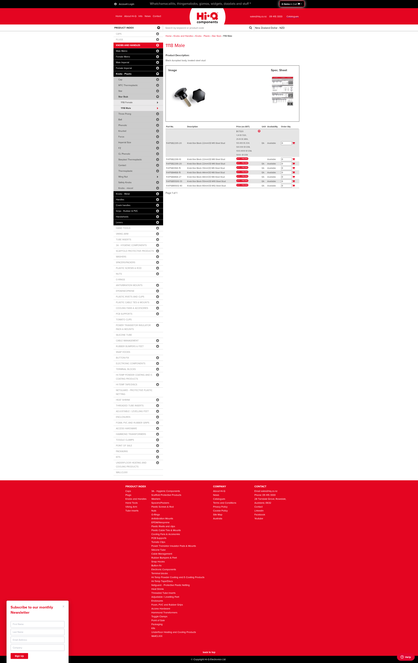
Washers (155, 498)
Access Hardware (160, 608)
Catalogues (219, 498)
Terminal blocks (159, 573)
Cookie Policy (220, 510)
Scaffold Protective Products (166, 495)
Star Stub (216, 36)
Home (119, 16)
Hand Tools (131, 502)
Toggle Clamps (159, 616)
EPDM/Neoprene (160, 522)
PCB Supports (158, 538)
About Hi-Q (130, 16)
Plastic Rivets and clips (163, 526)
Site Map (217, 514)
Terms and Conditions (224, 502)
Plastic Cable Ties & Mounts (166, 530)
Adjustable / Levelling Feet (165, 596)
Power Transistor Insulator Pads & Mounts (173, 545)
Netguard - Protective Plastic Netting (170, 585)
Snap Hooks (158, 561)
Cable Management (161, 553)
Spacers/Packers (160, 502)
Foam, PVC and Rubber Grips (167, 604)
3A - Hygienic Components (165, 491)
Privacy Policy (220, 506)
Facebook (259, 514)
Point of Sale (158, 620)
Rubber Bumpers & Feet (164, 557)
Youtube (258, 518)
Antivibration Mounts (162, 518)
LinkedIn (259, 510)
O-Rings (155, 514)
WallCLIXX (156, 636)
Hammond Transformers (164, 612)
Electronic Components (163, 569)
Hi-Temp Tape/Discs (162, 581)
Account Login (126, 4)
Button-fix (156, 565)
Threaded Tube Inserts (163, 592)
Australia (217, 518)
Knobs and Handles (183, 36)
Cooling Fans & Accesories (165, 534)
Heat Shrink (157, 589)
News (148, 16)
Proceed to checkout (292, 4)
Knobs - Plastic (202, 36)
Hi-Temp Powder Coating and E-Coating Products (177, 577)
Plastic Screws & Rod (162, 506)
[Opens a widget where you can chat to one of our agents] (406, 657)
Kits (153, 628)
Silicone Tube (158, 549)
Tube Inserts (131, 510)
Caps (128, 491)
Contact (157, 16)
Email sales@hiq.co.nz (265, 491)
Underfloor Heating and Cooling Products (173, 632)
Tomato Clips (158, 542)
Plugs (128, 495)
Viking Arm (131, 506)
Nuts (153, 510)
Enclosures (157, 600)
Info (140, 16)
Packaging (157, 624)
